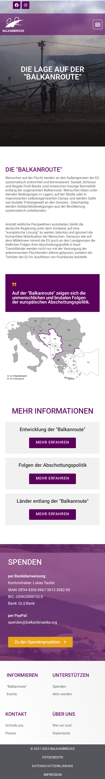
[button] (97, 24)
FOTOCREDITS (52, 757)
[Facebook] (16, 5)
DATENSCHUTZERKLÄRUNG (52, 766)
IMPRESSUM (53, 774)
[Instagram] (25, 5)
